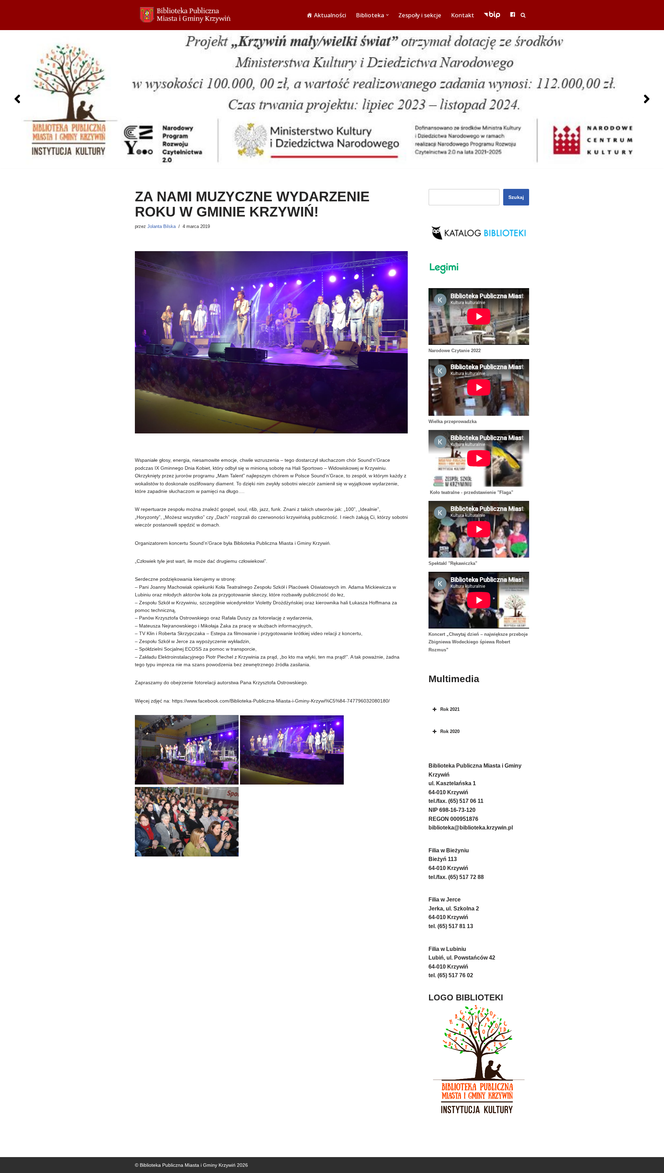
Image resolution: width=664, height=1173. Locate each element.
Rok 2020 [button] (450, 731)
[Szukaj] (523, 15)
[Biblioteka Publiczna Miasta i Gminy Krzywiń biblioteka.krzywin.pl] (187, 15)
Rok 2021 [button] (450, 709)
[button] (387, 14)
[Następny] (647, 99)
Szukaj (516, 197)
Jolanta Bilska (161, 226)
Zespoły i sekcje (419, 15)
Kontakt (462, 15)
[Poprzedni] (17, 99)
